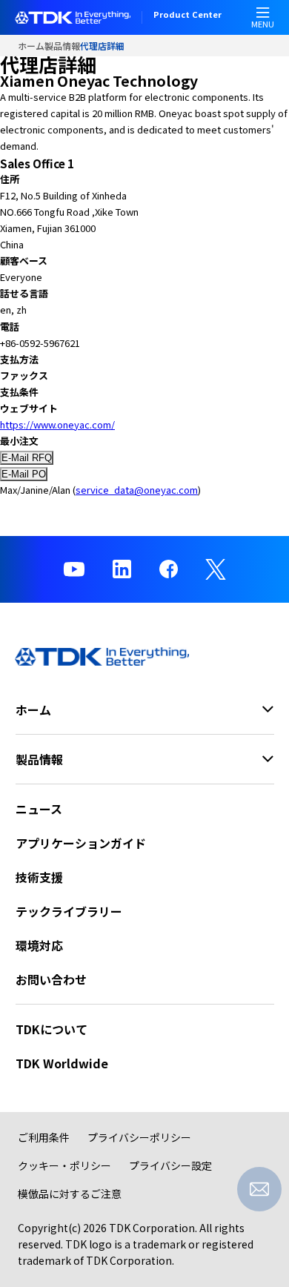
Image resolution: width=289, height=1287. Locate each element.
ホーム (31, 45)
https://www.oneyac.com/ (57, 424)
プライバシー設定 (170, 1165)
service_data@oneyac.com (137, 490)
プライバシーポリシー (139, 1137)
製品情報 (62, 45)
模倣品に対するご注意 (70, 1193)
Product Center (187, 15)
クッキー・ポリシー (64, 1165)
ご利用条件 (44, 1137)
